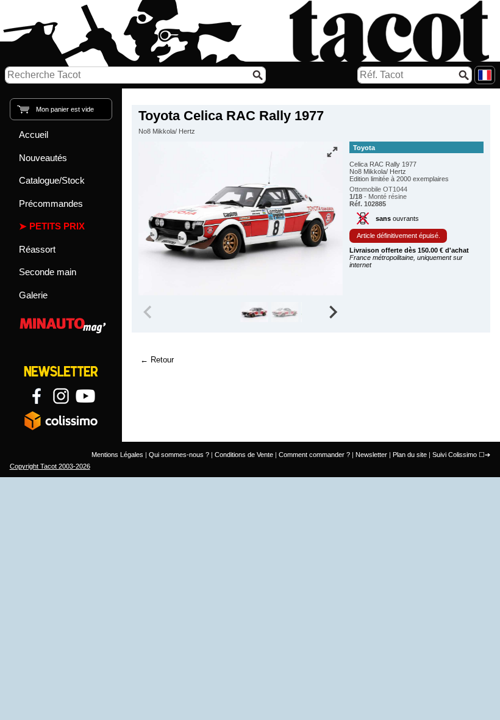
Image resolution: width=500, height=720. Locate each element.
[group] (254, 312)
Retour (162, 359)
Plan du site (410, 454)
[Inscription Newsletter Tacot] (61, 371)
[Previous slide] (148, 312)
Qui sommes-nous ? (179, 454)
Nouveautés (43, 158)
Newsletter (371, 454)
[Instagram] (61, 396)
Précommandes (51, 203)
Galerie (33, 295)
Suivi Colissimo (454, 454)
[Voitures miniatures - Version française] (485, 75)
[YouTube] (85, 396)
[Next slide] (333, 312)
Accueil (33, 134)
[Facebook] (36, 396)
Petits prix (57, 226)
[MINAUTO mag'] (61, 323)
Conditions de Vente (244, 454)
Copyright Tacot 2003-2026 (50, 466)
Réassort (37, 249)
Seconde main (47, 272)
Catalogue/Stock (52, 180)
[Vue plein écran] (332, 152)
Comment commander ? (314, 454)
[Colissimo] (61, 420)
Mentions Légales (117, 454)
